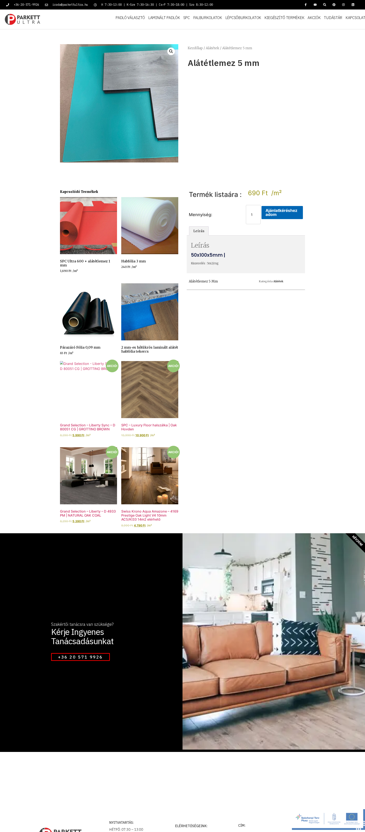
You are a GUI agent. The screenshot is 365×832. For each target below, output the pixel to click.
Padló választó (130, 17)
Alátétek (212, 48)
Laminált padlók (164, 17)
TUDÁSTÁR (333, 17)
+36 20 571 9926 (80, 657)
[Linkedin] (353, 5)
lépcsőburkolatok (243, 17)
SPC (186, 17)
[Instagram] (343, 5)
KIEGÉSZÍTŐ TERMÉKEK (284, 17)
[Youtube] (315, 5)
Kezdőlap (195, 48)
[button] (171, 51)
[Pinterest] (334, 5)
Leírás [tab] (198, 231)
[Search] (324, 5)
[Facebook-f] (306, 5)
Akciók (314, 17)
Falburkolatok (207, 17)
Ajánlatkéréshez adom (281, 212)
